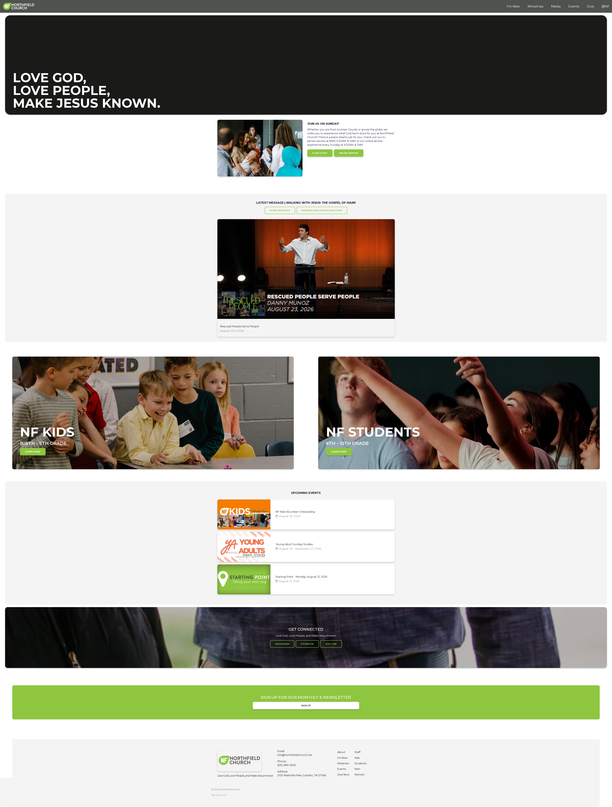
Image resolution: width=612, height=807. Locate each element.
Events (341, 769)
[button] (306, 278)
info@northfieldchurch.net (294, 755)
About (341, 752)
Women (359, 774)
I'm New (342, 757)
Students (360, 763)
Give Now (343, 774)
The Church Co (218, 795)
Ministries (343, 763)
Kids (357, 757)
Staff (357, 752)
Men (357, 769)
